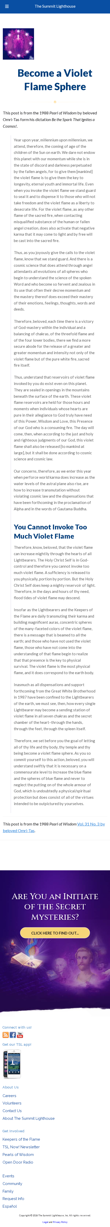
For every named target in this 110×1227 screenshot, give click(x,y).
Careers (9, 1095)
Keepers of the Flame (21, 1139)
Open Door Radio (18, 1162)
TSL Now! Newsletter (21, 1147)
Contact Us (12, 1111)
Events (8, 1176)
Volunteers (12, 1103)
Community (12, 1183)
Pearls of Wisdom (18, 1154)
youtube (20, 1034)
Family (8, 1191)
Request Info (13, 1198)
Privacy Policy (60, 1222)
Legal (45, 1222)
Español (10, 1206)
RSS (6, 1034)
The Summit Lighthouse (55, 6)
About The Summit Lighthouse (29, 1118)
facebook (13, 1034)
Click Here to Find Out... (55, 933)
